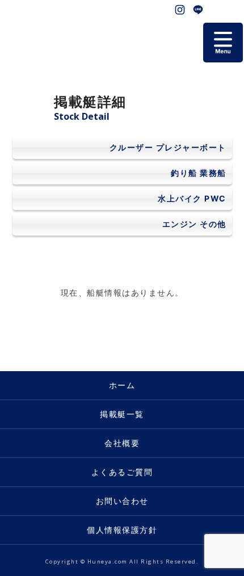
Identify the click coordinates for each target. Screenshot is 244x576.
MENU (223, 42)
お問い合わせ (216, 9)
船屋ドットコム (34, 31)
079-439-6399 (234, 9)
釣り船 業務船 (198, 173)
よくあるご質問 (122, 472)
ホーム (122, 385)
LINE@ (198, 9)
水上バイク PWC (192, 198)
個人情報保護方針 (122, 530)
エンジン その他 (194, 224)
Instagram (179, 9)
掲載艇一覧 (122, 414)
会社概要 (122, 443)
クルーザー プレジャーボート (168, 147)
